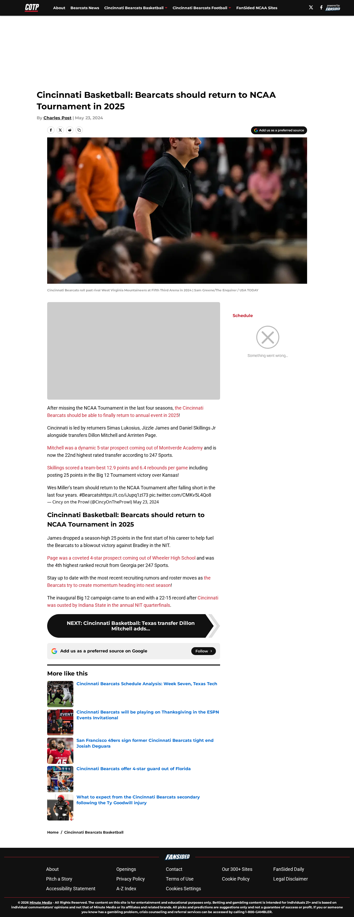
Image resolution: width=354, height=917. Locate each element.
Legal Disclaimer (290, 879)
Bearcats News (84, 8)
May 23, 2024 (146, 502)
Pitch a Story (59, 879)
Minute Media (41, 902)
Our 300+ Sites (237, 869)
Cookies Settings (183, 888)
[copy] (79, 130)
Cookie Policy (236, 879)
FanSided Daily (288, 869)
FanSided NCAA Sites (256, 8)
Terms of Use (180, 879)
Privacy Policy (130, 879)
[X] (311, 7)
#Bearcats (90, 495)
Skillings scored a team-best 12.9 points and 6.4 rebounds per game (117, 467)
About (59, 8)
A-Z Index (126, 888)
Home (53, 832)
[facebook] (321, 7)
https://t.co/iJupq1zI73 (124, 495)
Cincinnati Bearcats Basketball (93, 832)
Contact (174, 869)
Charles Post (57, 117)
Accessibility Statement (70, 888)
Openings (126, 869)
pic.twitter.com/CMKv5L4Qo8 (180, 495)
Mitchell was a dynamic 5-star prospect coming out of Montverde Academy (125, 448)
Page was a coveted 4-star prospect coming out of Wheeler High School (121, 558)
